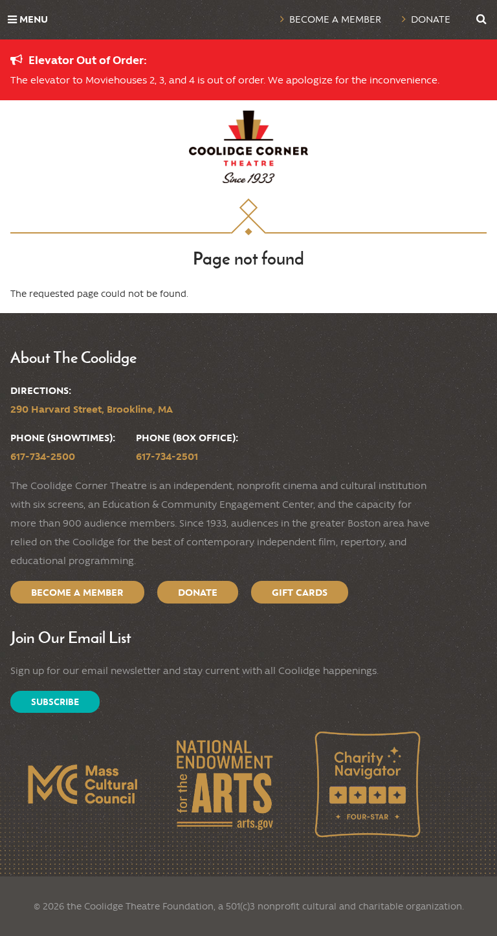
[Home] (248, 147)
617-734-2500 (42, 456)
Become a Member (335, 19)
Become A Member (77, 592)
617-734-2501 (167, 456)
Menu (33, 19)
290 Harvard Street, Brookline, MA (91, 409)
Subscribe (55, 702)
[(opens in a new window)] (81, 784)
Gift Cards (299, 592)
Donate (430, 19)
